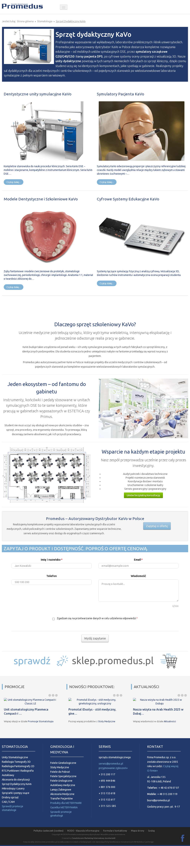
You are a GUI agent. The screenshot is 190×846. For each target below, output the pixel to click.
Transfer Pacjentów (61, 798)
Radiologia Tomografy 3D (16, 761)
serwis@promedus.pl (111, 763)
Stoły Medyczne (106, 721)
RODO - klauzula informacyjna (83, 831)
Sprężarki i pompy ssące (15, 792)
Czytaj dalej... (13, 182)
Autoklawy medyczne (62, 785)
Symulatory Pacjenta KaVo (120, 94)
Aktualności (170, 721)
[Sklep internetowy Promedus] (95, 660)
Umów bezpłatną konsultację (143, 495)
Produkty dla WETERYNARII (65, 802)
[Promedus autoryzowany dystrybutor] (30, 7)
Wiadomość (138, 575)
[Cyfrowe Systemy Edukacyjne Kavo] (142, 235)
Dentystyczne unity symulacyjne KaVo (37, 94)
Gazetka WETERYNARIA (64, 807)
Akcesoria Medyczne (62, 794)
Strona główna (25, 21)
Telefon (51, 575)
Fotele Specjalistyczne (63, 776)
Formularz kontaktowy (115, 831)
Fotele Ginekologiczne (63, 762)
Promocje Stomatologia (40, 721)
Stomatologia (44, 21)
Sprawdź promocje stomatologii (12, 808)
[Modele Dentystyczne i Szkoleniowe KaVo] (48, 235)
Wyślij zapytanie (95, 638)
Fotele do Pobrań (60, 771)
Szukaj (151, 831)
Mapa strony (137, 831)
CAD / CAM (8, 801)
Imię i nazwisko (52, 559)
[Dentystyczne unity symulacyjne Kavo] (48, 130)
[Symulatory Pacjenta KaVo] (142, 130)
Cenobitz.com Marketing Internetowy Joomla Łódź (93, 838)
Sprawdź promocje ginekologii (61, 813)
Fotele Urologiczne (61, 780)
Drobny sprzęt (10, 797)
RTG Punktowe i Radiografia (18, 770)
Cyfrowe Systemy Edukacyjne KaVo (128, 199)
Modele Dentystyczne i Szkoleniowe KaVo (41, 199)
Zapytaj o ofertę (157, 526)
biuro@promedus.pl (158, 800)
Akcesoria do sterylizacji (16, 779)
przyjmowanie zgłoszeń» (113, 768)
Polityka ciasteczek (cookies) (48, 831)
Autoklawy (8, 775)
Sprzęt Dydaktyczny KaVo (17, 784)
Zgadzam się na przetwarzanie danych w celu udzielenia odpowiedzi (97, 618)
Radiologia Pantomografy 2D (18, 766)
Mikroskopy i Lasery (13, 788)
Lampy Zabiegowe (60, 789)
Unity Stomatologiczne (15, 757)
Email (138, 559)
